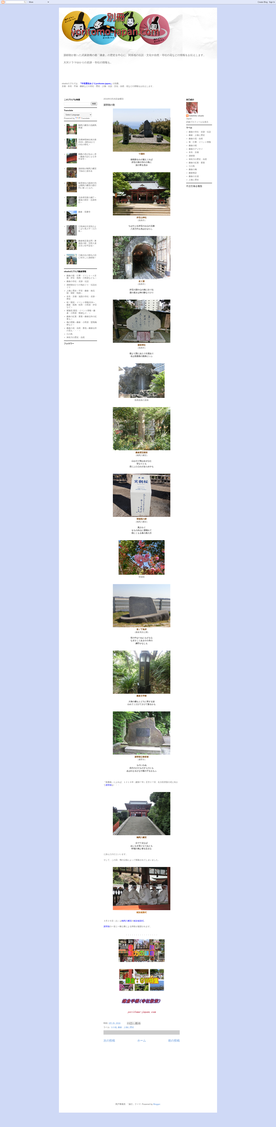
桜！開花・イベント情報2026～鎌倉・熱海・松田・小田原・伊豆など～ (82, 304)
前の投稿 (174, 1040)
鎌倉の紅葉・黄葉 (197, 162)
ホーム (141, 1040)
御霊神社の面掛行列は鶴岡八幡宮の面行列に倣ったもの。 (87, 185)
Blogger (156, 1104)
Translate (85, 118)
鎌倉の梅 (193, 169)
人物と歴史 (194, 180)
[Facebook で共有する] (136, 1023)
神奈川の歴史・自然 (76, 337)
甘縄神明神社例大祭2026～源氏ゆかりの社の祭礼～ (87, 142)
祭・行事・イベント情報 (200, 142)
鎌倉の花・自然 (196, 138)
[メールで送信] (128, 1023)
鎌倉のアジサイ (196, 149)
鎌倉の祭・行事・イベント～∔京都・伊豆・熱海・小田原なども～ (82, 276)
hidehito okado (196, 116)
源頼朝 (192, 156)
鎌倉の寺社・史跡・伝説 (78, 281)
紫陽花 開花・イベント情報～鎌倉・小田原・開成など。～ (81, 311)
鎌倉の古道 (194, 176)
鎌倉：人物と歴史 (126, 1027)
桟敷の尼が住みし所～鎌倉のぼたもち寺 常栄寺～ (87, 156)
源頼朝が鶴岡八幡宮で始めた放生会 (87, 169)
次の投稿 (109, 1040)
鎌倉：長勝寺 (84, 212)
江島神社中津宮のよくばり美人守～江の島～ (87, 228)
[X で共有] (133, 1023)
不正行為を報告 (194, 186)
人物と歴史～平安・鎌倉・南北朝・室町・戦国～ (81, 292)
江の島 (70, 334)
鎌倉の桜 (193, 145)
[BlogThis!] (131, 1023)
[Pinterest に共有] (139, 1023)
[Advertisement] (138, 1074)
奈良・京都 (194, 152)
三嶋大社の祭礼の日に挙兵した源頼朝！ (87, 256)
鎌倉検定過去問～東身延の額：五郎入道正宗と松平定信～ (87, 243)
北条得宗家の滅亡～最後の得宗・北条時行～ (87, 199)
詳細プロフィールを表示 (197, 122)
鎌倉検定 (193, 173)
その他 (114, 1027)
